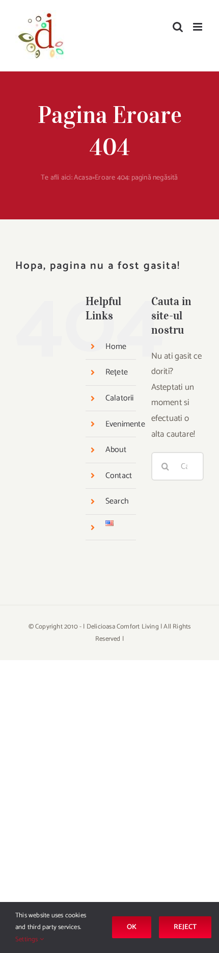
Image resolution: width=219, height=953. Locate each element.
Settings (27, 939)
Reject (185, 927)
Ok (131, 927)
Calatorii (119, 398)
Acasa (83, 178)
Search (117, 501)
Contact (118, 476)
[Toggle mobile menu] (198, 26)
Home (116, 347)
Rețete (116, 372)
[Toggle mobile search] (178, 26)
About (115, 450)
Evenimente (125, 424)
